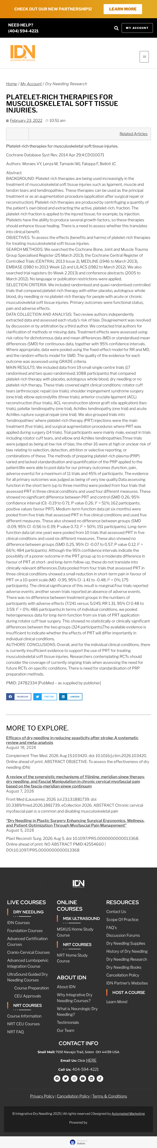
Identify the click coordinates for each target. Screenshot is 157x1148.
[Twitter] (65, 1078)
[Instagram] (74, 1078)
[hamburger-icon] (144, 56)
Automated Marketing (128, 1114)
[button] (116, 28)
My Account (31, 83)
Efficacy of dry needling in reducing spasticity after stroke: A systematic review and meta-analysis (72, 740)
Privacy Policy (42, 1096)
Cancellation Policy (73, 1096)
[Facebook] (57, 1078)
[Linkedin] (91, 1078)
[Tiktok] (100, 1078)
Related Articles (134, 133)
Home (11, 83)
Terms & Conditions (109, 1096)
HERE (91, 1060)
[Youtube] (83, 1078)
